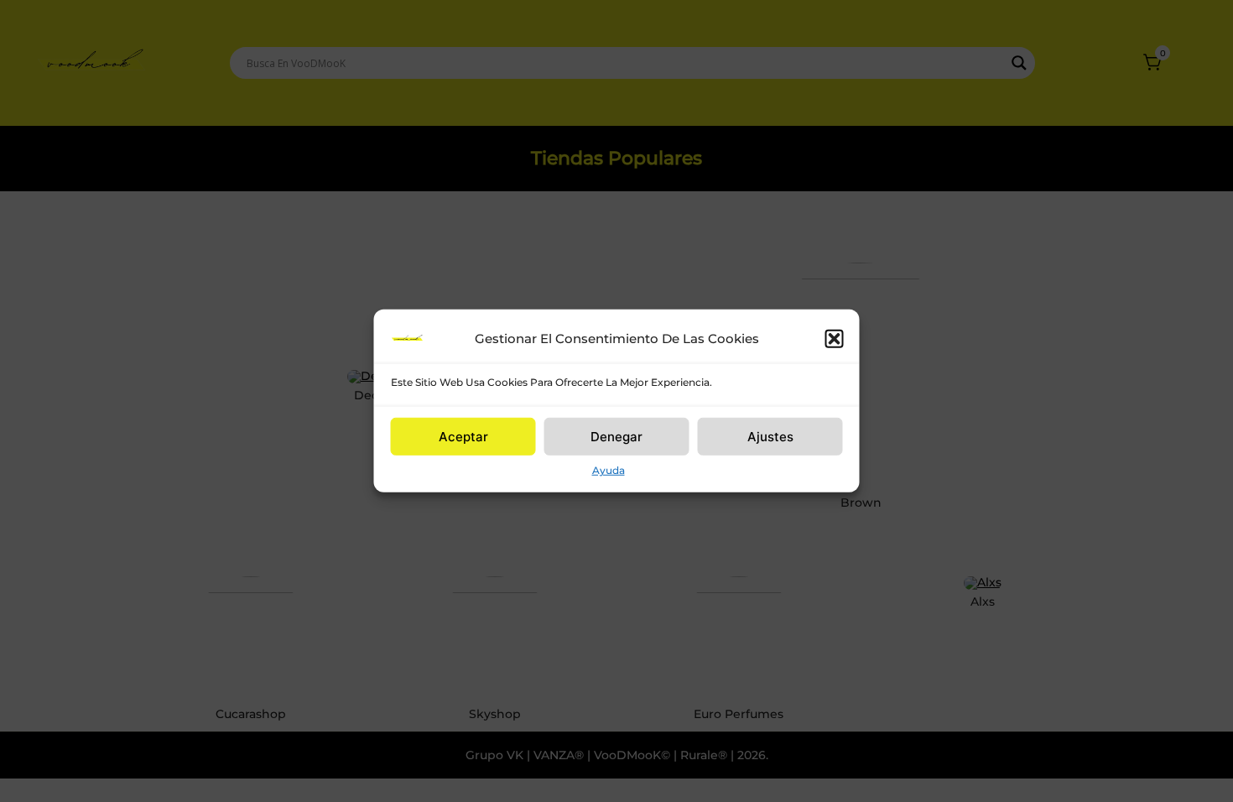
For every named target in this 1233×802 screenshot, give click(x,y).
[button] (834, 339)
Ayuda (608, 470)
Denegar (616, 436)
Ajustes (770, 436)
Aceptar (463, 436)
